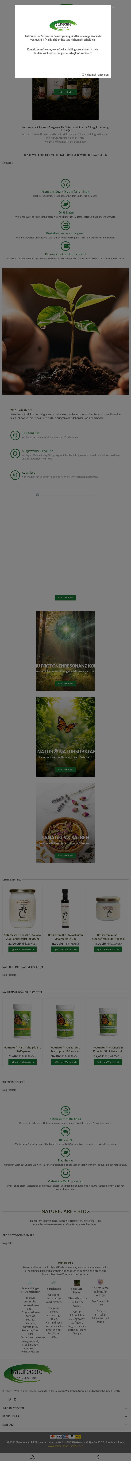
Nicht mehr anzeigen (96, 74)
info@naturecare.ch (80, 53)
